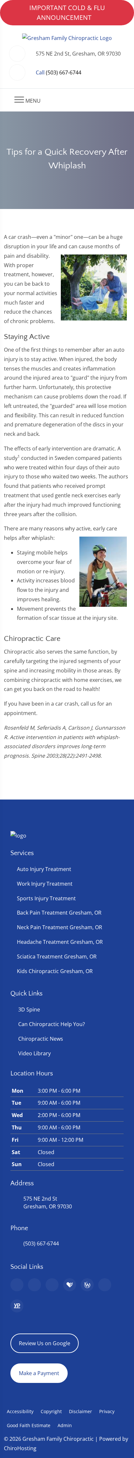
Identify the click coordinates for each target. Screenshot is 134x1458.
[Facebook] (34, 1284)
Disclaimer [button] (80, 1411)
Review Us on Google (44, 1343)
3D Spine (29, 1009)
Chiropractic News (40, 1038)
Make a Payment (39, 1373)
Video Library (34, 1053)
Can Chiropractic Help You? (51, 1024)
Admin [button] (65, 1425)
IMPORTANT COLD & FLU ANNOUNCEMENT (67, 12)
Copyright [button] (51, 1411)
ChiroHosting (20, 1448)
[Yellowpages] (16, 1305)
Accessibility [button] (20, 1411)
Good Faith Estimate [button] (28, 1425)
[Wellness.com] (87, 1284)
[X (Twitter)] (104, 1284)
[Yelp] (52, 1284)
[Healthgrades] (69, 1284)
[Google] (16, 1284)
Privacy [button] (106, 1411)
